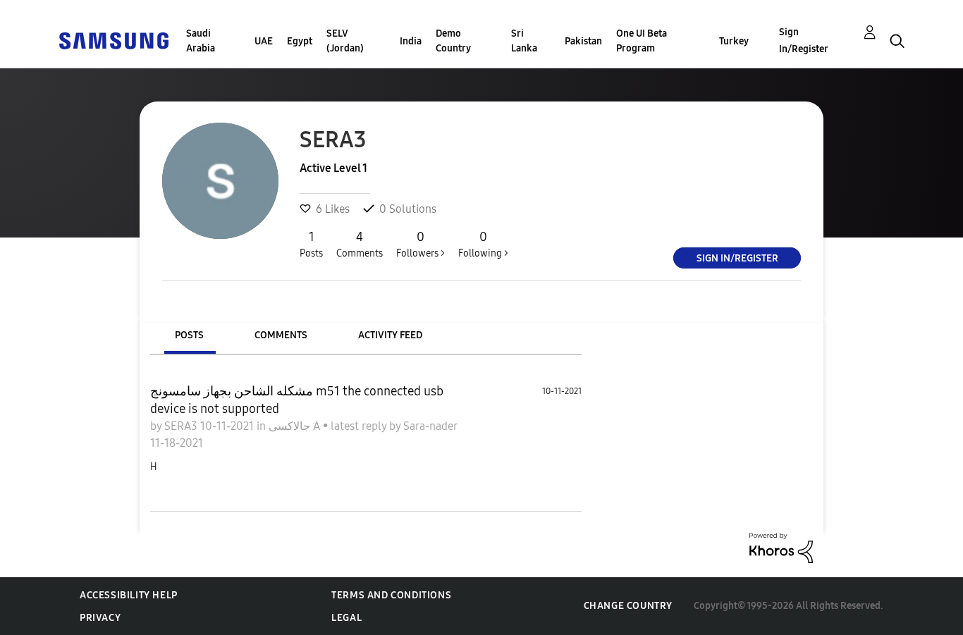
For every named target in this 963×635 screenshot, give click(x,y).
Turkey (734, 41)
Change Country (628, 606)
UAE (263, 41)
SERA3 (182, 426)
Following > (483, 244)
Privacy (100, 618)
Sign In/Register (803, 40)
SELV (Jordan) (345, 40)
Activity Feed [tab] (390, 335)
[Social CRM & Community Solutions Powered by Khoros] (781, 547)
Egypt (299, 41)
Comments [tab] (280, 335)
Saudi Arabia (200, 40)
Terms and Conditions (391, 595)
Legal (346, 618)
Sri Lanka (524, 40)
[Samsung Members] (113, 40)
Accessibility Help (129, 595)
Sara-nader (430, 426)
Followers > (420, 244)
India (411, 41)
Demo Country (453, 40)
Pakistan (583, 41)
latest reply (360, 426)
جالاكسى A (296, 426)
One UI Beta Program (641, 40)
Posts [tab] (189, 335)
